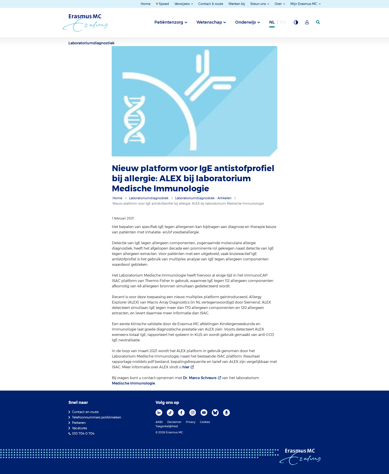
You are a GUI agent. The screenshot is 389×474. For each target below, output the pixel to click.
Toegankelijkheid (167, 426)
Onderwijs (245, 22)
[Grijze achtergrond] (296, 23)
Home (145, 4)
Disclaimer (174, 422)
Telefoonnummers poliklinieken (96, 417)
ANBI (159, 422)
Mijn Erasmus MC (304, 4)
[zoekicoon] (318, 22)
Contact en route (85, 412)
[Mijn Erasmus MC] (307, 23)
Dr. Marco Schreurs (200, 378)
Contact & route (210, 4)
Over (279, 4)
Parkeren (79, 423)
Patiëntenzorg (168, 22)
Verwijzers (182, 4)
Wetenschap (209, 22)
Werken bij (236, 4)
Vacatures (79, 428)
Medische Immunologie (133, 383)
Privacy (190, 422)
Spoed (164, 4)
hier (185, 367)
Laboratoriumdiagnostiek (91, 43)
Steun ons (258, 4)
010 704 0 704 (83, 434)
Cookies (205, 422)
